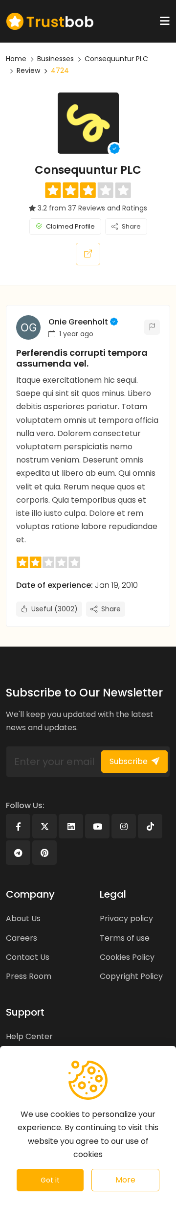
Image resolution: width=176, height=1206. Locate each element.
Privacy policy (126, 918)
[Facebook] (18, 826)
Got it (50, 1180)
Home (16, 59)
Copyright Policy (131, 976)
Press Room (28, 976)
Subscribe (129, 761)
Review (28, 70)
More (125, 1179)
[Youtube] (97, 826)
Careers (21, 938)
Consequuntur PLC (116, 59)
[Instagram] (123, 826)
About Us (23, 918)
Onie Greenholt (78, 321)
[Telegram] (18, 852)
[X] (44, 826)
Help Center (29, 1036)
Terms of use (125, 938)
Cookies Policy (127, 957)
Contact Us (27, 957)
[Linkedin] (71, 826)
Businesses (55, 59)
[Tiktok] (150, 826)
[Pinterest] (44, 852)
